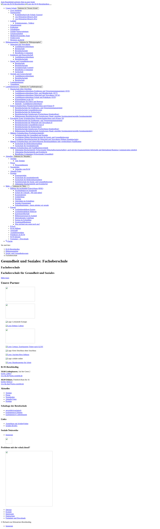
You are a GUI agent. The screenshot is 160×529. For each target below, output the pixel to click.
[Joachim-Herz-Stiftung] (17, 355)
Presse (8, 395)
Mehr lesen (5, 278)
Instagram (9, 435)
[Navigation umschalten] (51, 4)
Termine (9, 393)
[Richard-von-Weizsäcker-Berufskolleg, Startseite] (25, 4)
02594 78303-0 (6, 382)
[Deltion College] (15, 326)
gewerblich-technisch (13, 410)
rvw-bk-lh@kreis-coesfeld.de (11, 376)
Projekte (9, 401)
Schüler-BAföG (11, 426)
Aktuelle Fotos (11, 399)
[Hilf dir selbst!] (9, 443)
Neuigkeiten (10, 397)
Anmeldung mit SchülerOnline (17, 424)
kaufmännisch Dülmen (14, 413)
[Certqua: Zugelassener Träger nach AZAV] (24, 347)
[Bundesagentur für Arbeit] (18, 363)
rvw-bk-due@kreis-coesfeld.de (12, 384)
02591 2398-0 (6, 374)
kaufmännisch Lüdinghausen (16, 415)
